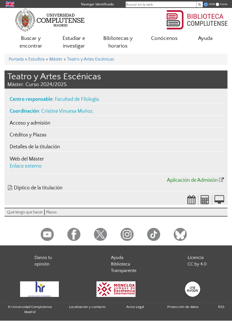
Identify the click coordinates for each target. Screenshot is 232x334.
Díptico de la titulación (38, 188)
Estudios (36, 59)
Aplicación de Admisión (192, 180)
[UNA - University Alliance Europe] (192, 289)
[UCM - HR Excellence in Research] (39, 289)
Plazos (51, 212)
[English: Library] (10, 3)
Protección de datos (183, 307)
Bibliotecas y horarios (118, 42)
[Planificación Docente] (191, 201)
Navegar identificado (97, 4)
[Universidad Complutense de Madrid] (50, 19)
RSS (221, 307)
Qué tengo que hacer (25, 212)
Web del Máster (27, 159)
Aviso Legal (135, 307)
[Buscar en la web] (199, 4)
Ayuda (205, 38)
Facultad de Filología (77, 99)
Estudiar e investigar (74, 42)
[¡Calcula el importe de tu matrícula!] (205, 201)
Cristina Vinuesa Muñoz (67, 111)
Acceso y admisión (30, 123)
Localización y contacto (87, 307)
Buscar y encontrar (31, 42)
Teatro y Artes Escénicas (90, 59)
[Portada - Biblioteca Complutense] (197, 19)
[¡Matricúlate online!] (219, 201)
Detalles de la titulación (35, 147)
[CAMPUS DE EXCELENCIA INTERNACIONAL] (116, 289)
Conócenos (164, 38)
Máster (56, 59)
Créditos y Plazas (28, 135)
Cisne (223, 4)
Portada (16, 59)
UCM (212, 4)
